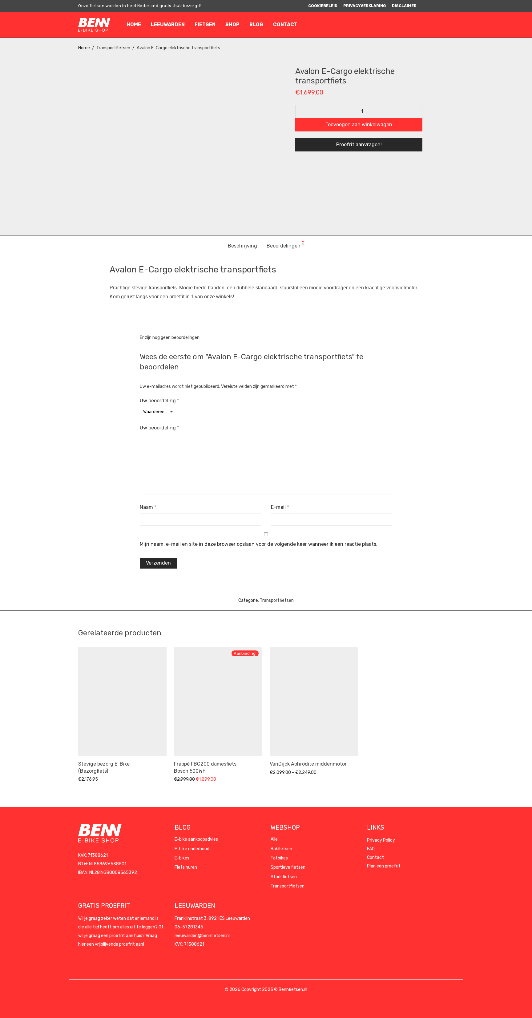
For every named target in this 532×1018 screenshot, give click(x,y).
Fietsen (205, 24)
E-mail (280, 507)
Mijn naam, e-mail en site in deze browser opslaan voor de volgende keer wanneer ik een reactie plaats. (258, 544)
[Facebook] (429, 5)
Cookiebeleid (322, 6)
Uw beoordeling (159, 401)
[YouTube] (444, 5)
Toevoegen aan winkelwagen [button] (103, 779)
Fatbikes (279, 858)
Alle (274, 839)
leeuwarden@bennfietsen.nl (202, 935)
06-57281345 (189, 927)
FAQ (371, 848)
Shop (232, 24)
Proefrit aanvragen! (359, 144)
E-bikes (182, 858)
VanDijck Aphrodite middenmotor (308, 764)
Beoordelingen (285, 245)
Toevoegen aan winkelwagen (358, 124)
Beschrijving (242, 246)
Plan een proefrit (384, 866)
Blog (256, 24)
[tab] (242, 246)
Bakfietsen (281, 848)
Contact (285, 24)
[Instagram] (436, 5)
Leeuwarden (168, 24)
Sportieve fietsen (288, 867)
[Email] (452, 5)
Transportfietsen (113, 47)
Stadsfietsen (284, 876)
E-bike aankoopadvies (196, 839)
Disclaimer (404, 6)
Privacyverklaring (364, 6)
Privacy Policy (381, 840)
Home (134, 24)
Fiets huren (186, 867)
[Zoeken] (421, 24)
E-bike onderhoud (192, 848)
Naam (148, 507)
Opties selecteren (284, 772)
